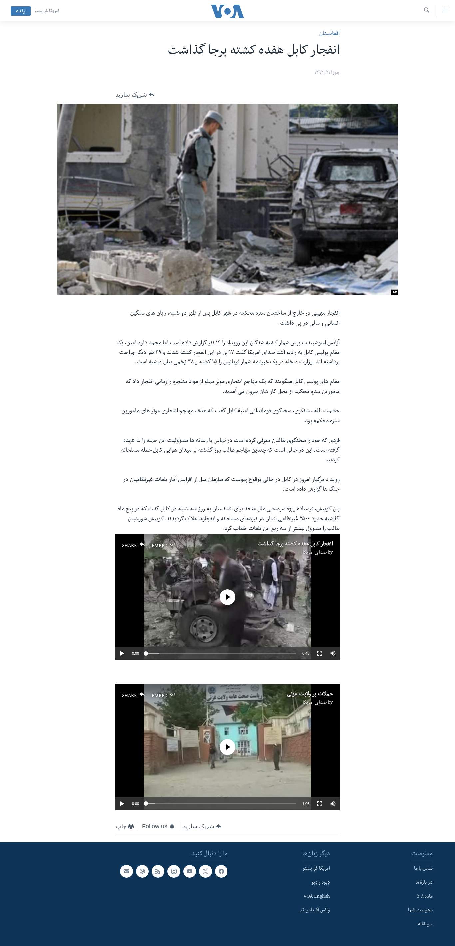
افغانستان (329, 34)
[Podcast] (142, 871)
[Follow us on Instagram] (173, 871)
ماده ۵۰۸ (424, 897)
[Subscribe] (126, 871)
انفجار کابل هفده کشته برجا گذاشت (295, 544)
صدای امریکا (315, 553)
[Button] (135, 95)
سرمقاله (425, 925)
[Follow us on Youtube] (189, 871)
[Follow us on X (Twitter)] (205, 871)
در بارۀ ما (424, 883)
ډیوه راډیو (320, 883)
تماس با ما (423, 869)
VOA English (316, 897)
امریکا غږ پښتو (47, 11)
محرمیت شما (420, 911)
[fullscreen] (319, 653)
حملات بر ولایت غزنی (310, 694)
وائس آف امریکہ (315, 911)
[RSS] (158, 871)
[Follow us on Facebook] (221, 871)
